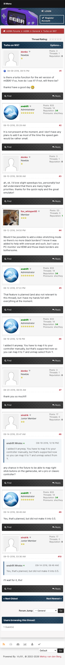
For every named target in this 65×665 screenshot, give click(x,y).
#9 (60, 512)
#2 (60, 125)
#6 (60, 339)
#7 (60, 390)
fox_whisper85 (29, 211)
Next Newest (53, 598)
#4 (60, 230)
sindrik (24, 415)
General (36, 31)
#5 (60, 288)
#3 (60, 176)
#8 (60, 434)
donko (24, 51)
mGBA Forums (13, 31)
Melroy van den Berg (50, 656)
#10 (60, 556)
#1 (60, 71)
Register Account (47, 19)
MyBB (20, 656)
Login (47, 11)
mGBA (26, 31)
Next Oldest (11, 598)
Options (54, 45)
